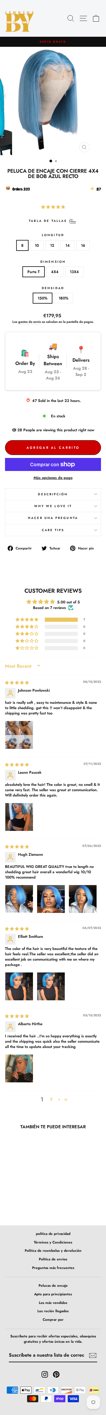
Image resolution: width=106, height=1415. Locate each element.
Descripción (53, 494)
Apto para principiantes (53, 1294)
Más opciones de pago (53, 477)
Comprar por (53, 1319)
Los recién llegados (53, 1310)
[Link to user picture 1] (19, 735)
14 (67, 245)
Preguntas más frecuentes (53, 1267)
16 (83, 245)
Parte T (33, 272)
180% (63, 298)
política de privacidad (53, 1233)
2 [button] (51, 1099)
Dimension (53, 261)
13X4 (74, 272)
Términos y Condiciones (53, 1242)
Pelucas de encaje (53, 1285)
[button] (53, 207)
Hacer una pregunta (53, 518)
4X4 (55, 272)
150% (42, 298)
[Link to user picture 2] (51, 899)
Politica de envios (53, 1259)
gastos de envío (29, 321)
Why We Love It (53, 506)
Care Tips (53, 530)
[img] (17, 682)
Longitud (53, 235)
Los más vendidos (53, 1302)
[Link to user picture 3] (83, 899)
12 (52, 245)
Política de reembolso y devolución (53, 1250)
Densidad (53, 288)
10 (37, 245)
